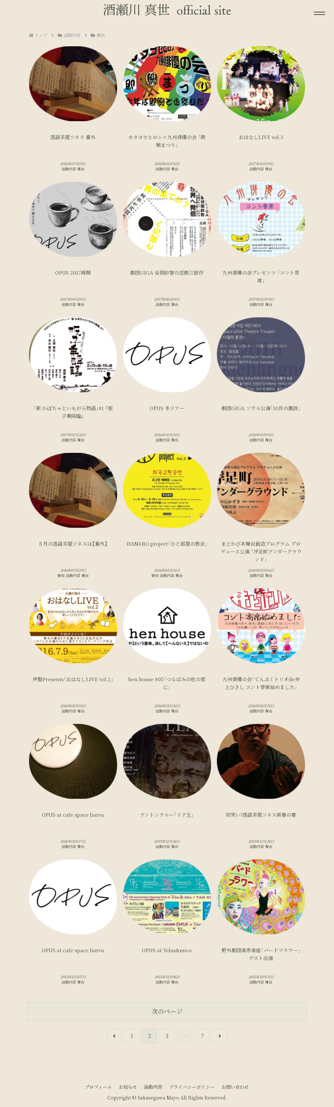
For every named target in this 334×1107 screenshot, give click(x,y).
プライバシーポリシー (192, 1087)
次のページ (167, 1011)
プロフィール (98, 1087)
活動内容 (153, 1087)
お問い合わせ (235, 1087)
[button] (310, 920)
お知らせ (128, 1087)
